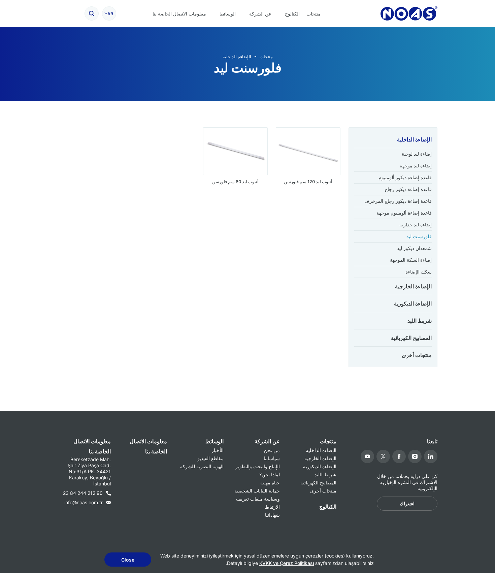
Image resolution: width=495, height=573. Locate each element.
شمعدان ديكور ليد (414, 248)
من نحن (272, 450)
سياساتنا (272, 458)
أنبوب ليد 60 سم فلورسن (235, 181)
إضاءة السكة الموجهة (411, 260)
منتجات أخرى (417, 355)
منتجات (313, 14)
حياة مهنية (270, 482)
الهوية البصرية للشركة (202, 466)
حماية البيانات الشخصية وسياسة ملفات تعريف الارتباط (257, 499)
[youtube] (367, 456)
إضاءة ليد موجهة (416, 165)
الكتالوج (292, 14)
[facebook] (399, 456)
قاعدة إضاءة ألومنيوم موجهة (404, 213)
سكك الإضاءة (418, 272)
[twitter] (383, 456)
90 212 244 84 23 (83, 493)
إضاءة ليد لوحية (417, 154)
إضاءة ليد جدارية (415, 224)
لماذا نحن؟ (269, 474)
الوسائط (228, 14)
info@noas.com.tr (83, 502)
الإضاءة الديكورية (413, 303)
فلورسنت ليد (419, 236)
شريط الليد (419, 320)
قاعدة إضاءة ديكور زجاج (408, 189)
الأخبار (217, 450)
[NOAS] (409, 13)
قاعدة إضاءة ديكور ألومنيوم (405, 177)
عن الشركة (260, 14)
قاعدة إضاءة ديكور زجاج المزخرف (398, 201)
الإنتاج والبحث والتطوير (257, 466)
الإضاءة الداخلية (237, 56)
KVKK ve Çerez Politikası (286, 563)
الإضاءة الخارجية (413, 286)
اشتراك (407, 503)
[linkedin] (430, 456)
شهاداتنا (272, 515)
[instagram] (415, 456)
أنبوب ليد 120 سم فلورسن (308, 181)
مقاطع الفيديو (210, 458)
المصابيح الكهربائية (411, 338)
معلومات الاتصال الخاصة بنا (179, 14)
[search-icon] (92, 13)
